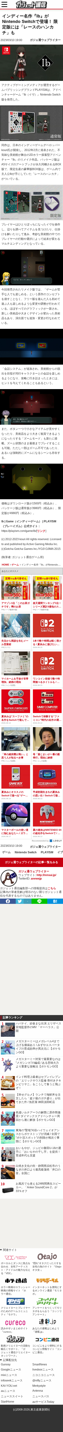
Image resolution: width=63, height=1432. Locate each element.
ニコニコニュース (43, 1374)
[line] (39, 901)
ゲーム (6, 852)
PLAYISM (47, 852)
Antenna (37, 1390)
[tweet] (20, 901)
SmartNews (39, 1364)
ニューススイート (12, 1396)
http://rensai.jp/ (46, 875)
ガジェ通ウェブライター (45, 39)
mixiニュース (9, 1374)
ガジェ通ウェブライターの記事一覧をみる (31, 862)
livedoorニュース (43, 1369)
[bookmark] (55, 901)
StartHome (7, 1401)
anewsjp (36, 878)
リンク (41, 530)
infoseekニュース (12, 1380)
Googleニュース (11, 1369)
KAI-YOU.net (9, 1385)
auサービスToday (43, 1401)
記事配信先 (10, 1360)
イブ (60, 852)
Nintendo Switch (26, 852)
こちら (52, 888)
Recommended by (40, 841)
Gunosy (5, 1364)
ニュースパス (40, 1396)
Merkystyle (39, 1385)
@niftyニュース (41, 1380)
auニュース (8, 1390)
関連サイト (10, 1249)
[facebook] (8, 901)
